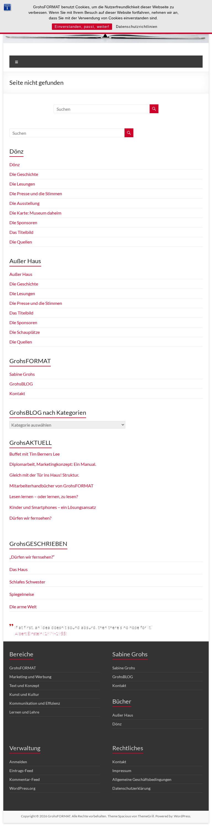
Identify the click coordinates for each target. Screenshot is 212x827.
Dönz (14, 164)
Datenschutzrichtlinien (136, 27)
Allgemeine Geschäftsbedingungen (141, 779)
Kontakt (17, 393)
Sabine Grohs (22, 374)
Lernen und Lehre (24, 712)
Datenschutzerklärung (131, 788)
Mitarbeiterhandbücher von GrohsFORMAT (51, 485)
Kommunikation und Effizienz (34, 703)
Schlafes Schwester (27, 581)
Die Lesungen (22, 183)
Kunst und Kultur (24, 694)
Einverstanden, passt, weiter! (82, 27)
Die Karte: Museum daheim (35, 212)
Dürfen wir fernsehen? (30, 517)
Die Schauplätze (24, 332)
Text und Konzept (24, 685)
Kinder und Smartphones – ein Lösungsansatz (52, 507)
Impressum (121, 770)
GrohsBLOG (21, 383)
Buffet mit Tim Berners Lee (34, 453)
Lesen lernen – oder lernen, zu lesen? (43, 496)
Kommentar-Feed (24, 779)
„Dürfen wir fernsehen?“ (32, 556)
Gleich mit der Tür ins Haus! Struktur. (44, 474)
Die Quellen (20, 241)
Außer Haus (20, 274)
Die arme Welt (23, 606)
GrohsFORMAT (22, 667)
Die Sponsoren (23, 222)
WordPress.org (22, 788)
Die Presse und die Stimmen (35, 193)
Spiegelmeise (21, 594)
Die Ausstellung (24, 203)
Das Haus (18, 569)
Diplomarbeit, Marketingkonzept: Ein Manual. (52, 464)
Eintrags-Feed (21, 770)
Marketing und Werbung (30, 676)
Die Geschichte (23, 174)
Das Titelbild (21, 232)
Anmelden (18, 761)
